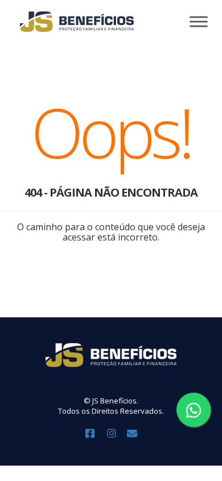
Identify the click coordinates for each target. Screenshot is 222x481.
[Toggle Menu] (199, 21)
